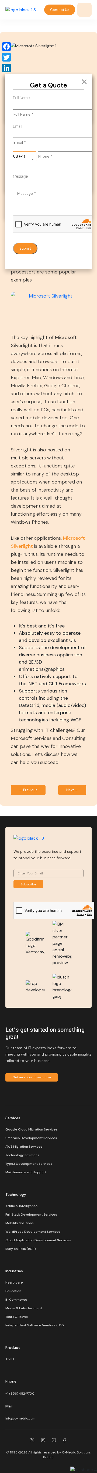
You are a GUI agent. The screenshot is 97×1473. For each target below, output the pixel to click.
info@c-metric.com (20, 1418)
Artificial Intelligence (21, 1206)
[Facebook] (6, 46)
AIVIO (9, 1359)
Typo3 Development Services (28, 1163)
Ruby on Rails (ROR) (20, 1248)
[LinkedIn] (6, 68)
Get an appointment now (31, 1077)
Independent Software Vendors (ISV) (34, 1325)
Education (13, 1291)
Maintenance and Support (25, 1172)
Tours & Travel (16, 1316)
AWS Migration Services (24, 1146)
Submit (25, 248)
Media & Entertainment (23, 1308)
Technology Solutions (22, 1155)
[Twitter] (6, 57)
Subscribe (28, 884)
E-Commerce (16, 1299)
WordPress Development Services (33, 1231)
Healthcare (14, 1282)
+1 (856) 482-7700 (19, 1393)
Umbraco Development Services (31, 1138)
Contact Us (59, 9)
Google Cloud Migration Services (31, 1129)
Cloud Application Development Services (38, 1240)
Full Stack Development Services (31, 1214)
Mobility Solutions (19, 1223)
